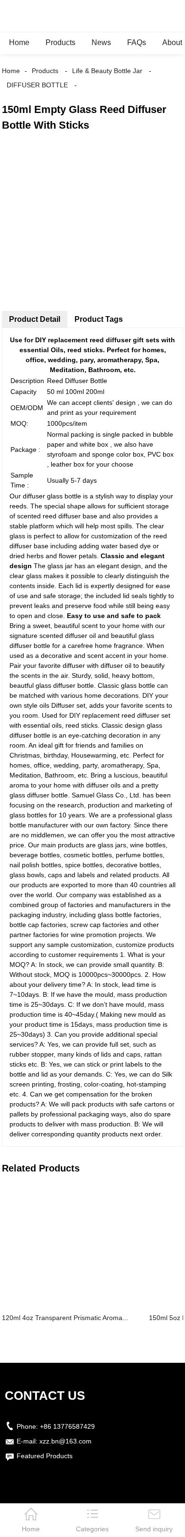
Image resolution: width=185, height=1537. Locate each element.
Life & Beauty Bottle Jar (107, 71)
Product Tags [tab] (98, 319)
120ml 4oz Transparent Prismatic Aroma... (65, 1317)
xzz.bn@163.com (65, 1441)
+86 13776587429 (67, 1426)
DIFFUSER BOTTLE (37, 85)
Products (60, 42)
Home (19, 42)
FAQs (136, 42)
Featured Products (45, 1456)
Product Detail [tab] (34, 319)
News (101, 42)
